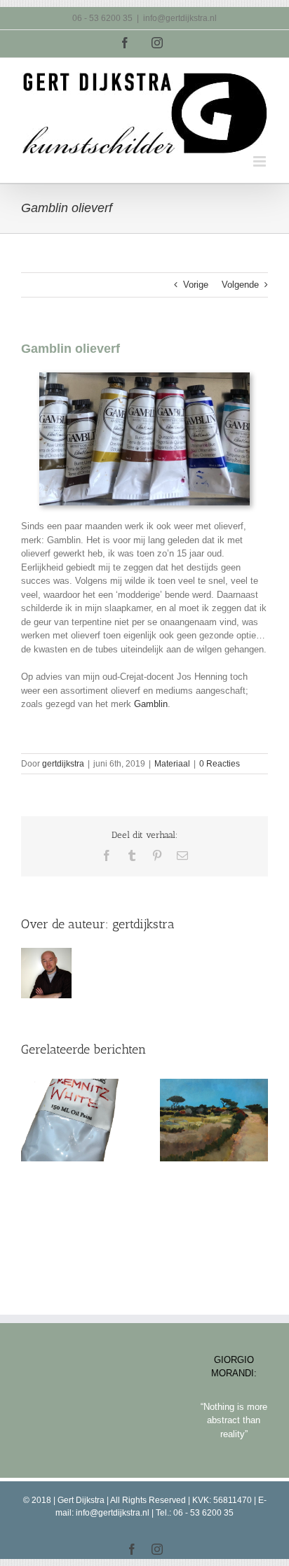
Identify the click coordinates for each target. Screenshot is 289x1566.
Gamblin (151, 704)
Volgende (240, 284)
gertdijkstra (63, 764)
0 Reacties (219, 764)
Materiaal (172, 764)
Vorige (195, 284)
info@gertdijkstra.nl (180, 18)
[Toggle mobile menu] (260, 161)
